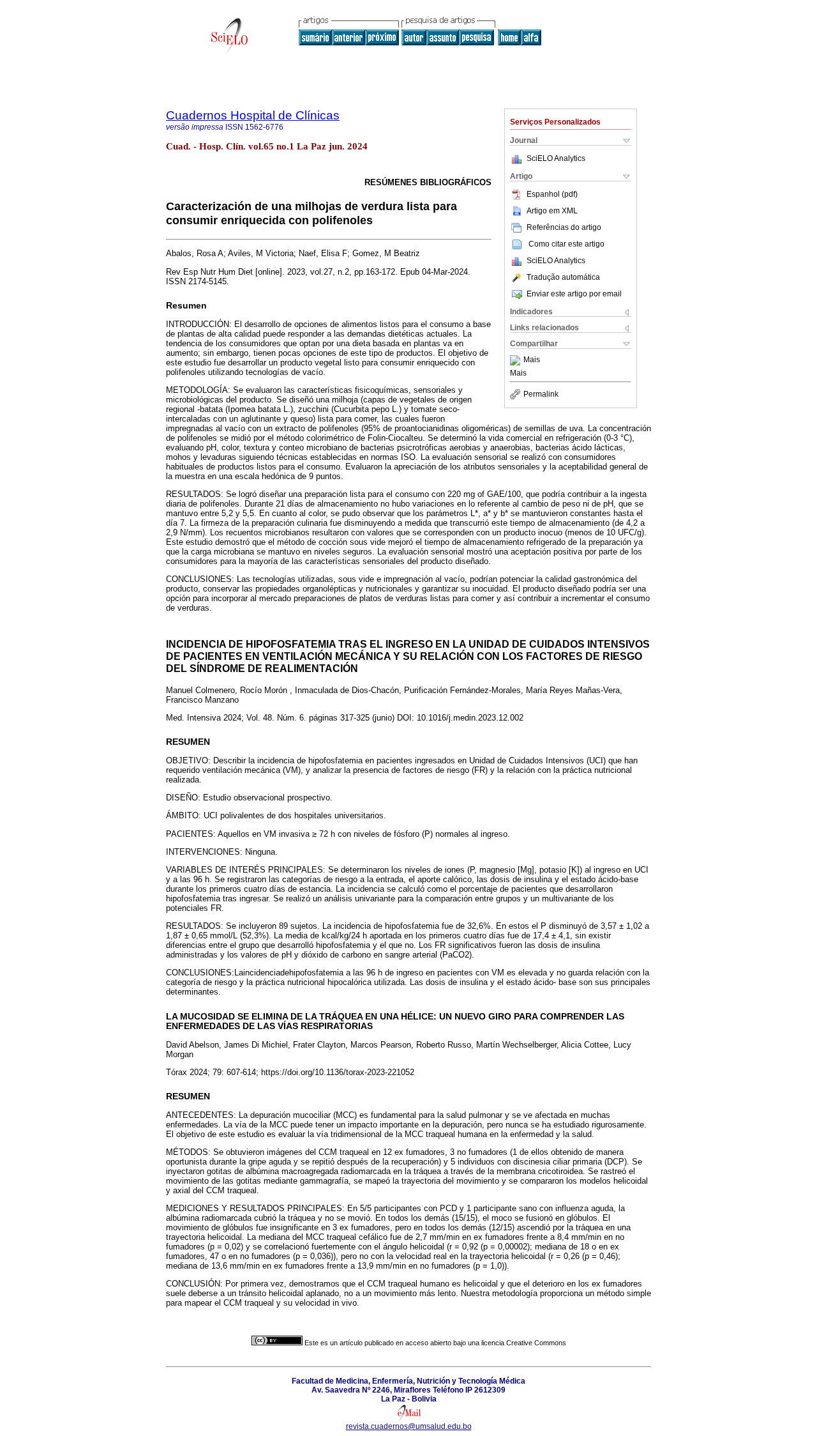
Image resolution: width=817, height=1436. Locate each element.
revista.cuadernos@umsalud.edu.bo (409, 1426)
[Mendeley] (516, 360)
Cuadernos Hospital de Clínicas (253, 115)
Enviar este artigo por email (574, 293)
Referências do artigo (564, 227)
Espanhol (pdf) (552, 194)
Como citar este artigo (566, 244)
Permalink (540, 394)
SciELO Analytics (556, 158)
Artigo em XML (552, 210)
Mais (531, 360)
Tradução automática (563, 277)
